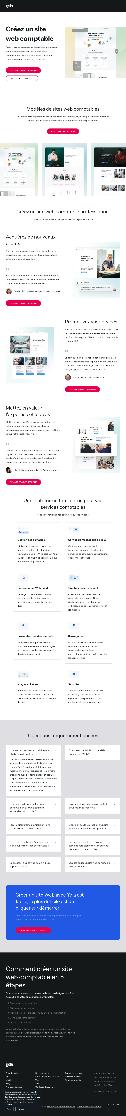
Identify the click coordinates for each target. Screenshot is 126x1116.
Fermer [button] (9, 1109)
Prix (8, 1076)
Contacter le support (45, 1087)
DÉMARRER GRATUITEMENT (33, 930)
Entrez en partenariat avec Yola (47, 1078)
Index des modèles (73, 1076)
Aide (37, 1083)
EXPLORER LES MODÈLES (22, 78)
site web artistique (52, 1032)
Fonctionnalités (13, 1073)
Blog (8, 1083)
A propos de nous (14, 1087)
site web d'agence (30, 1032)
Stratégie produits (73, 1080)
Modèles (10, 1080)
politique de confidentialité (24, 1097)
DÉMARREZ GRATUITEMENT (23, 70)
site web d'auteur (27, 1036)
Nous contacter (42, 1073)
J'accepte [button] (21, 1109)
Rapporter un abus (73, 1073)
